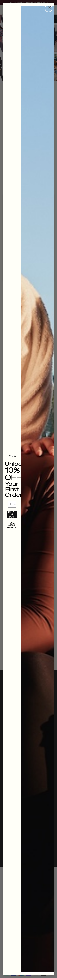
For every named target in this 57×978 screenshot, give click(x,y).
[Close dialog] (48, 8)
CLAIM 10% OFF (12, 514)
